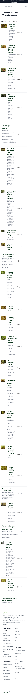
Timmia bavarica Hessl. (11, 362)
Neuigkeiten (18, 634)
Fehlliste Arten (6, 679)
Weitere (21, 606)
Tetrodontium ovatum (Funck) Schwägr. (7, 126)
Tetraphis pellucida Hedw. (12, 26)
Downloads (6, 676)
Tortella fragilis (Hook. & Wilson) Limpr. (11, 470)
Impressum (17, 675)
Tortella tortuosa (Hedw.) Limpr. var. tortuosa (11, 583)
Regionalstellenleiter (20, 650)
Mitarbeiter (18, 653)
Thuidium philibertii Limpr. (10, 308)
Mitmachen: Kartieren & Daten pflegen (19, 661)
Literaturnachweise (7, 664)
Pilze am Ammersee (8, 646)
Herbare (5, 667)
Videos (17, 631)
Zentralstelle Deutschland (18, 691)
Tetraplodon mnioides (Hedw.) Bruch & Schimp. (12, 72)
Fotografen (18, 656)
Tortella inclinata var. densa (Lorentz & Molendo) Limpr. (8, 527)
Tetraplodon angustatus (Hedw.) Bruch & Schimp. (12, 49)
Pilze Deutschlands (7, 643)
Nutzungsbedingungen (21, 682)
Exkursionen (18, 637)
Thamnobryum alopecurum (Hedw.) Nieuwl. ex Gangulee (11, 194)
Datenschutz (18, 679)
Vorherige (7, 606)
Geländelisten (6, 670)
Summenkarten (6, 673)
